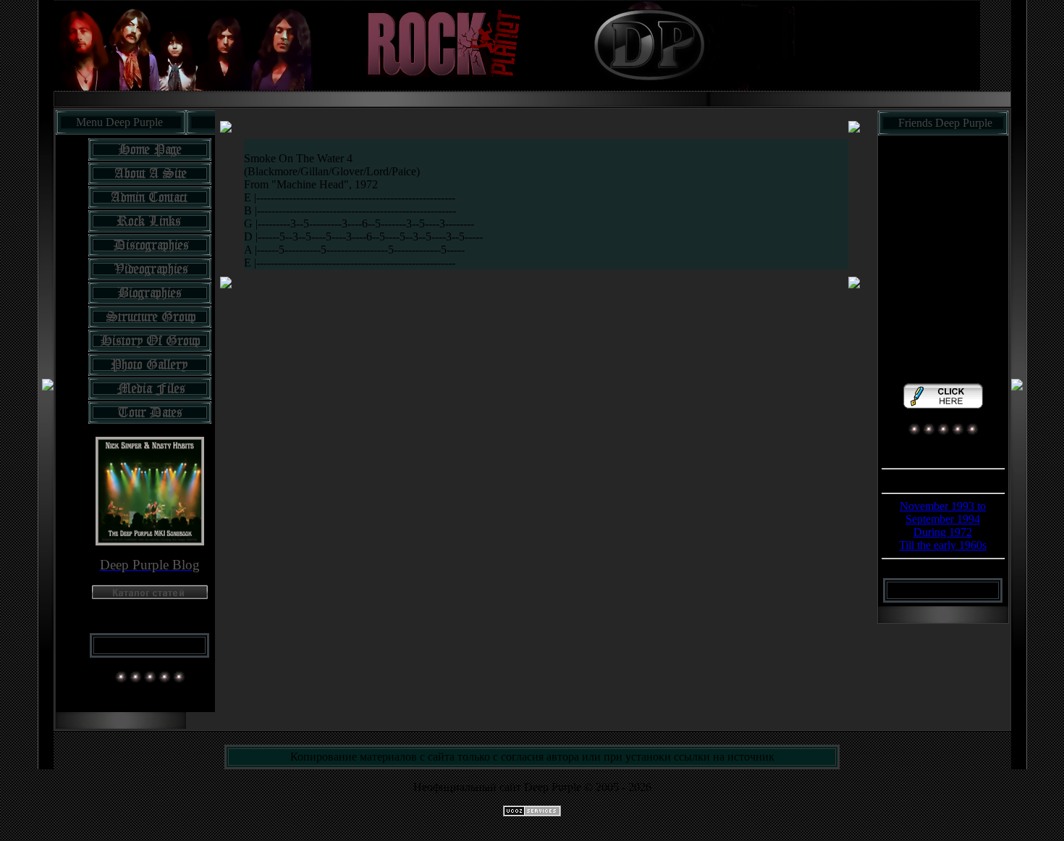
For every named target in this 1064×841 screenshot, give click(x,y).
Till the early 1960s (943, 545)
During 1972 (942, 532)
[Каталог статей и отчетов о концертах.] (150, 595)
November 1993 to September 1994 (943, 512)
